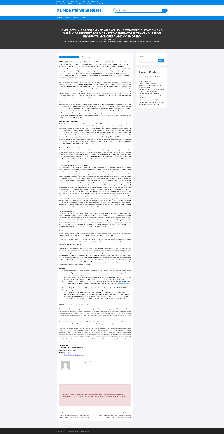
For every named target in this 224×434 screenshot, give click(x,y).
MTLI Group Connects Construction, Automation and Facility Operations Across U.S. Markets (151, 96)
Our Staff (82, 1)
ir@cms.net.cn (67, 352)
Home (58, 1)
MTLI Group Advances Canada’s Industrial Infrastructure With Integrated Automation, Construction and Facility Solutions (151, 102)
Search (141, 56)
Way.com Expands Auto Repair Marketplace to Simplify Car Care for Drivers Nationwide (150, 85)
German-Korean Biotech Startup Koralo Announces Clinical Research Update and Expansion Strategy (74, 416)
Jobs (84, 18)
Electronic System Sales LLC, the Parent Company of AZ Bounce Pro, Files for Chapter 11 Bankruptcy (151, 79)
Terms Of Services (92, 1)
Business (59, 18)
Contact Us (73, 1)
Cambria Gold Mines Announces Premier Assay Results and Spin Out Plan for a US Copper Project (114, 416)
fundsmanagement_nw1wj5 (90, 57)
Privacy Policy (60, 3)
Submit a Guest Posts (84, 3)
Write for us (71, 3)
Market (68, 18)
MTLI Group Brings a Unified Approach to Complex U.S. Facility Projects (151, 90)
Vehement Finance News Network (69, 57)
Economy (77, 18)
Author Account (98, 3)
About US (65, 1)
